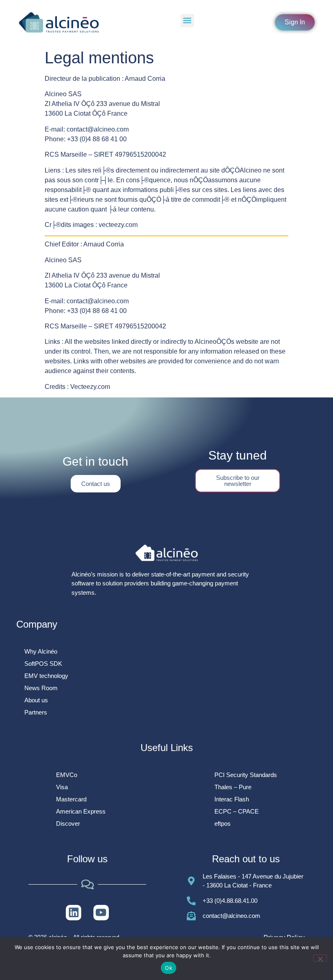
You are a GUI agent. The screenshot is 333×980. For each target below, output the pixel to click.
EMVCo (66, 774)
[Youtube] (101, 912)
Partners (35, 712)
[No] (320, 958)
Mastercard (71, 799)
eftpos (222, 823)
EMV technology (46, 675)
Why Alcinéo (40, 651)
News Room (41, 687)
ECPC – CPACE (236, 811)
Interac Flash (231, 799)
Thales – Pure (232, 787)
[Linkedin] (73, 912)
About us (36, 700)
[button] (187, 20)
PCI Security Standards (245, 774)
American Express (81, 811)
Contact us (95, 483)
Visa (62, 787)
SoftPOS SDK (43, 663)
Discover (68, 823)
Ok (168, 968)
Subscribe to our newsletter (237, 480)
